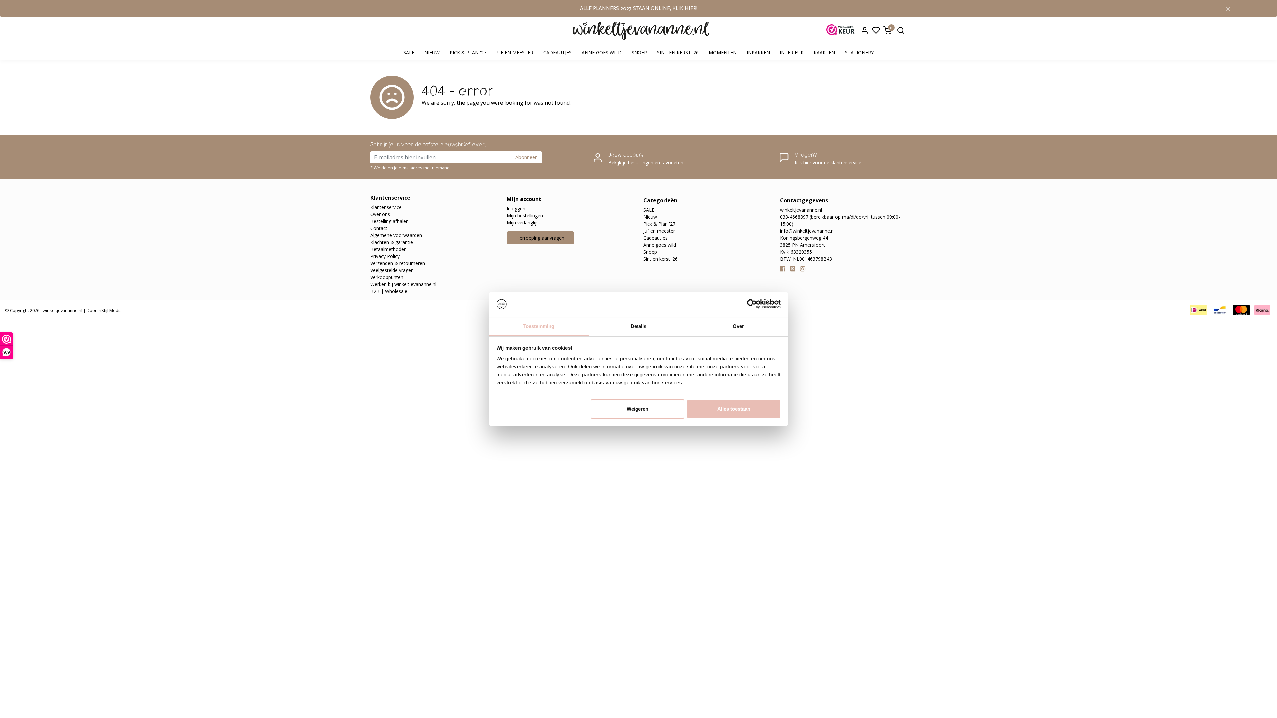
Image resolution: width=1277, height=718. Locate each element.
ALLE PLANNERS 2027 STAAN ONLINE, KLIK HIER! (638, 8)
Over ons (380, 214)
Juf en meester (514, 52)
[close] (1228, 8)
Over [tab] (738, 326)
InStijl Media (109, 310)
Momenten (723, 52)
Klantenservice (386, 207)
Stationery (859, 52)
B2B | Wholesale (388, 291)
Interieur (792, 52)
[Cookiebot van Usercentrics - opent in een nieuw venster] (752, 304)
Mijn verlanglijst (523, 222)
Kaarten (824, 52)
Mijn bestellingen (525, 215)
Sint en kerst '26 (678, 52)
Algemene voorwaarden (396, 235)
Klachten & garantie (391, 242)
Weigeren (637, 409)
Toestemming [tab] (538, 326)
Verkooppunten (386, 277)
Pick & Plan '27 (468, 52)
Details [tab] (639, 326)
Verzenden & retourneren (397, 263)
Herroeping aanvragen (540, 238)
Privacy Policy (385, 256)
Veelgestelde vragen (392, 270)
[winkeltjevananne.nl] (641, 31)
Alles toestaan (733, 409)
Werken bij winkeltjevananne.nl (403, 284)
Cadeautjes (557, 52)
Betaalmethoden (388, 249)
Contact (378, 228)
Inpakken (758, 52)
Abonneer (526, 157)
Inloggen (516, 208)
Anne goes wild (602, 52)
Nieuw (432, 52)
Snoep (639, 52)
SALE (408, 52)
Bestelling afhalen (389, 221)
